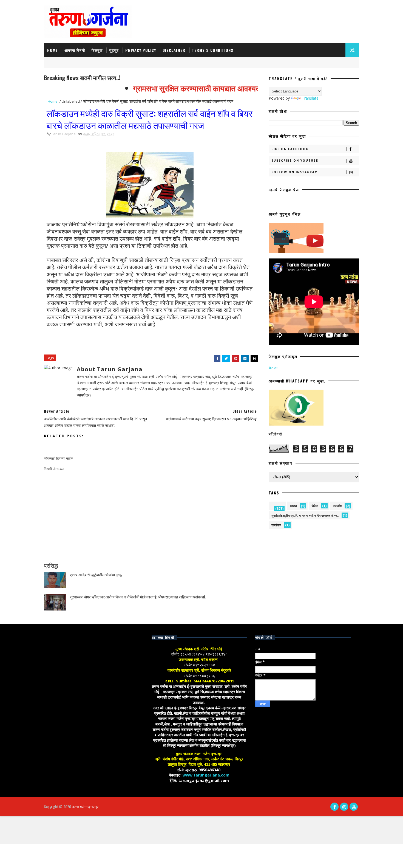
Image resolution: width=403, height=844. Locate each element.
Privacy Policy (140, 50)
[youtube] (354, 807)
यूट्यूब (114, 50)
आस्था (293, 506)
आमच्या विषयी (74, 50)
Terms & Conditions (212, 50)
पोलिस (315, 506)
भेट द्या (273, 367)
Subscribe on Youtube (294, 160)
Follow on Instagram (294, 172)
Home (52, 50)
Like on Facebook (289, 149)
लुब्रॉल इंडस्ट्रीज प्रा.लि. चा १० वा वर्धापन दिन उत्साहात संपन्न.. (305, 515)
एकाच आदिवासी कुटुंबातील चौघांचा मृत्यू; (96, 574)
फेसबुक (97, 50)
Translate (310, 98)
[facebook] (334, 807)
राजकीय (337, 506)
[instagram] (344, 807)
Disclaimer (174, 50)
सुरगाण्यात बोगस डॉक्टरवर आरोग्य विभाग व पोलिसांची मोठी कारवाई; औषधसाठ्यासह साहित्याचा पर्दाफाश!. (138, 597)
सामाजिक (276, 525)
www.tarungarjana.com (206, 775)
